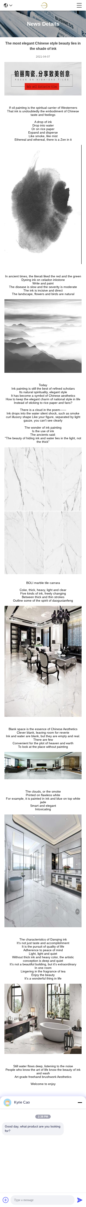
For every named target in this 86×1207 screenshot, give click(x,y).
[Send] (79, 1200)
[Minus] (79, 1102)
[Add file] (6, 1200)
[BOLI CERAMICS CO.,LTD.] (45, 5)
